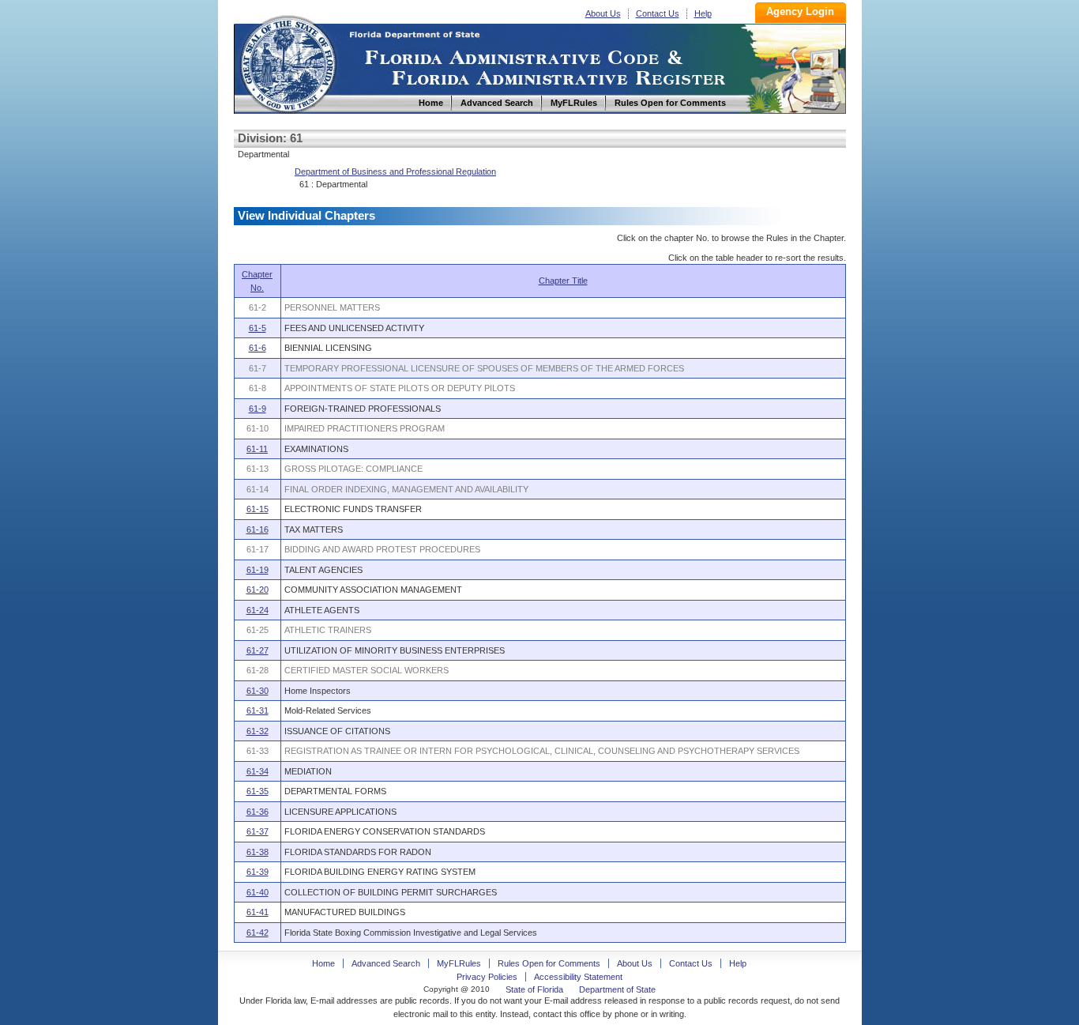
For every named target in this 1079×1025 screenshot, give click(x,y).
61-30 (257, 690)
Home (287, 62)
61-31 (257, 710)
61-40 (257, 892)
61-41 (257, 912)
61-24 (257, 610)
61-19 (257, 570)
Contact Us (657, 13)
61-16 (257, 529)
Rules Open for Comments (549, 963)
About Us (603, 13)
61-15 (257, 509)
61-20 (257, 589)
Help (703, 13)
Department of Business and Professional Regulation (395, 171)
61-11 (257, 449)
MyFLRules (459, 963)
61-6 (257, 347)
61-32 (257, 731)
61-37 (257, 831)
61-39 (257, 871)
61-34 (257, 771)
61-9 (257, 408)
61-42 (257, 932)
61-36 (257, 811)
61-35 (257, 791)
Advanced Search (386, 963)
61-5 (257, 328)
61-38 (257, 852)
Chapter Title (563, 280)
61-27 (257, 650)
